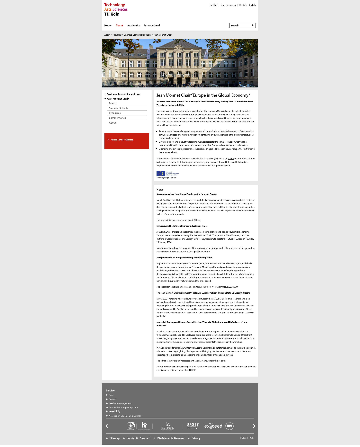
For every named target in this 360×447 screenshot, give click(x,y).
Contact (112, 399)
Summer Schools (118, 108)
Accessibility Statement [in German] (125, 415)
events (231, 158)
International (152, 25)
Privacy (195, 438)
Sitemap (114, 438)
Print (111, 394)
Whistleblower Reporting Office (123, 407)
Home (108, 25)
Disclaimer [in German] (170, 438)
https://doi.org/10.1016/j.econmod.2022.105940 (216, 286)
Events (113, 103)
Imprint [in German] (138, 438)
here (198, 219)
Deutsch (243, 5)
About (119, 25)
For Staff (213, 5)
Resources (115, 113)
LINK (223, 360)
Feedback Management (120, 403)
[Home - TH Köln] (116, 9)
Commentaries (117, 118)
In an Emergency (228, 5)
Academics (133, 25)
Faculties (117, 34)
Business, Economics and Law (137, 34)
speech (166, 203)
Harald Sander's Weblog (121, 139)
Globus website (202, 251)
